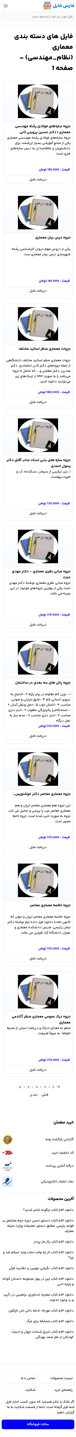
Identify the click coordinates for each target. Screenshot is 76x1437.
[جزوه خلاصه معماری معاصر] (38, 880)
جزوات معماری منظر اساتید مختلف (45, 349)
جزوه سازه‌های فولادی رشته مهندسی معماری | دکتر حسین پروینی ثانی (42, 128)
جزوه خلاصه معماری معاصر (50, 905)
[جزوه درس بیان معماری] (38, 212)
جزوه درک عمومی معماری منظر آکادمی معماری (41, 1019)
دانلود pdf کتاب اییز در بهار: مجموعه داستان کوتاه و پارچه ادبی (38, 1281)
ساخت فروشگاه (38, 1424)
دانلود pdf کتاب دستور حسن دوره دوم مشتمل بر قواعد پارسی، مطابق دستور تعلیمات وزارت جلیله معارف (38, 1226)
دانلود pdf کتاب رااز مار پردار (54, 1242)
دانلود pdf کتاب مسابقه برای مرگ (50, 1321)
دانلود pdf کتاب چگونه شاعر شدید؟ (48, 1210)
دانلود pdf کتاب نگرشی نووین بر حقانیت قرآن (41, 1268)
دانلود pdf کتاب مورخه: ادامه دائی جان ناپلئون (41, 1310)
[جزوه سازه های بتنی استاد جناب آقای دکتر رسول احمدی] (38, 435)
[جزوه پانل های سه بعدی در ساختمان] (38, 658)
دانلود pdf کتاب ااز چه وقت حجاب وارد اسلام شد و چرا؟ (38, 1255)
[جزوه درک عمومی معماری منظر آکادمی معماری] (38, 991)
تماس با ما (28, 1378)
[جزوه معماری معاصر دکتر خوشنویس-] (38, 769)
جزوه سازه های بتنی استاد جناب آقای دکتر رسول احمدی (38, 462)
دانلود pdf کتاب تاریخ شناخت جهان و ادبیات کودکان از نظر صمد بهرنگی (42, 1334)
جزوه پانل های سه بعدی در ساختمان (43, 683)
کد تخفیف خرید (63, 1152)
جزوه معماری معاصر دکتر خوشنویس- (42, 794)
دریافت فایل (38, 179)
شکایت (30, 1390)
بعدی (34, 1095)
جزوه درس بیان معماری (53, 238)
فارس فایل (64, 6)
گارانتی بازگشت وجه (59, 1139)
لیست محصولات (61, 1378)
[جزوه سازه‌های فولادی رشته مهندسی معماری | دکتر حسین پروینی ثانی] (38, 101)
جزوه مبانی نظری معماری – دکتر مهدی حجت (41, 574)
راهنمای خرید (63, 1390)
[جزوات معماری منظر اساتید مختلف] (38, 324)
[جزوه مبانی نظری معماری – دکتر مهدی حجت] (38, 546)
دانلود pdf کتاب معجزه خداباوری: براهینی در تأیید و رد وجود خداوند (38, 1297)
